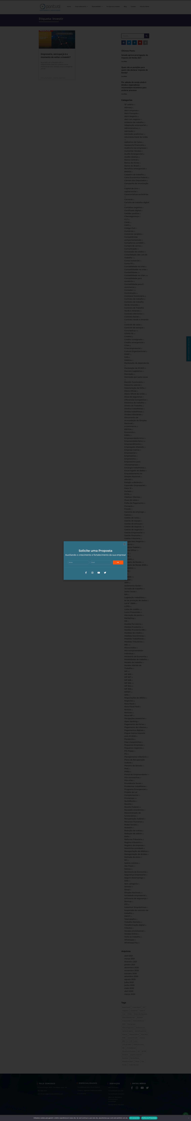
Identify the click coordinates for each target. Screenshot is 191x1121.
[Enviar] (118, 562)
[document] (95, 560)
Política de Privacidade (149, 1118)
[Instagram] (92, 572)
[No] (189, 1118)
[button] (124, 544)
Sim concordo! (134, 1118)
